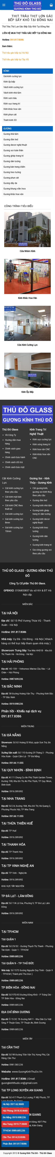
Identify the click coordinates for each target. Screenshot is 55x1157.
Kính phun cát (10, 114)
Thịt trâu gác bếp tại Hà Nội (15, 52)
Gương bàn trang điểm (14, 166)
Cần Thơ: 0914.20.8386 (14, 1137)
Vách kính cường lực (13, 87)
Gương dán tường (12, 161)
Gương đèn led (11, 139)
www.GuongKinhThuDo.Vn (27, 1071)
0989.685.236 (16, 956)
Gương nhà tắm (11, 134)
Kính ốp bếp (9, 81)
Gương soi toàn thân (13, 150)
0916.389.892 (16, 791)
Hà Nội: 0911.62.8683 (13, 1104)
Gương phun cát (11, 177)
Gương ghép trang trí (14, 155)
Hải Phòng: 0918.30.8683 (15, 1110)
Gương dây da (10, 183)
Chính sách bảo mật (14, 467)
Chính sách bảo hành (15, 457)
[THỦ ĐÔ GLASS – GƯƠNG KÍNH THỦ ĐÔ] (27, 6)
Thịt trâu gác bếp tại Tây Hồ (15, 59)
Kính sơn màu (10, 98)
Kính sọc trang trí (12, 103)
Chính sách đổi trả (14, 462)
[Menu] (4, 4)
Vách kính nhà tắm (12, 92)
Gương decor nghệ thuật (15, 145)
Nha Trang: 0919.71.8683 (15, 1124)
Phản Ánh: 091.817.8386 (15, 1143)
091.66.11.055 (16, 763)
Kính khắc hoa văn (12, 109)
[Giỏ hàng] (51, 5)
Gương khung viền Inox (15, 188)
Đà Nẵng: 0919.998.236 (14, 1117)
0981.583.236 (16, 1064)
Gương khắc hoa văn (13, 194)
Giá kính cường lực (13, 76)
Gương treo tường (12, 172)
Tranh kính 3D (10, 120)
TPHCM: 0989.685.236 (14, 1130)
